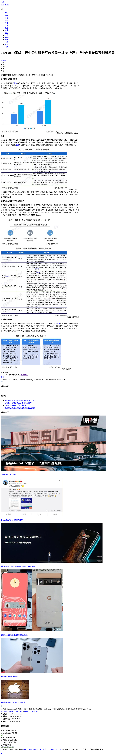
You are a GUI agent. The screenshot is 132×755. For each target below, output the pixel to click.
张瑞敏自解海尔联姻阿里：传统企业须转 (20, 408)
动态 (6, 47)
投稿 (2, 2)
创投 (6, 33)
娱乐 (6, 39)
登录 (2, 5)
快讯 (6, 15)
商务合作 (19, 711)
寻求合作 (24, 375)
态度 (6, 30)
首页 (6, 13)
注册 (7, 5)
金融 (6, 35)
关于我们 (4, 711)
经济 (15, 83)
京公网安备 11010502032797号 (51, 749)
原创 (6, 28)
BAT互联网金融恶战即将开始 (15, 405)
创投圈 (3, 60)
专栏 (6, 23)
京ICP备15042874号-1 (31, 749)
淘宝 (2, 377)
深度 (6, 20)
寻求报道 (27, 711)
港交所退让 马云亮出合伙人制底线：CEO (20, 400)
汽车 (6, 25)
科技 (6, 18)
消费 (6, 42)
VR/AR (7, 37)
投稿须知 (35, 711)
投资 (17, 145)
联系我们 (12, 711)
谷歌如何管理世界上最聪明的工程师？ (19, 403)
